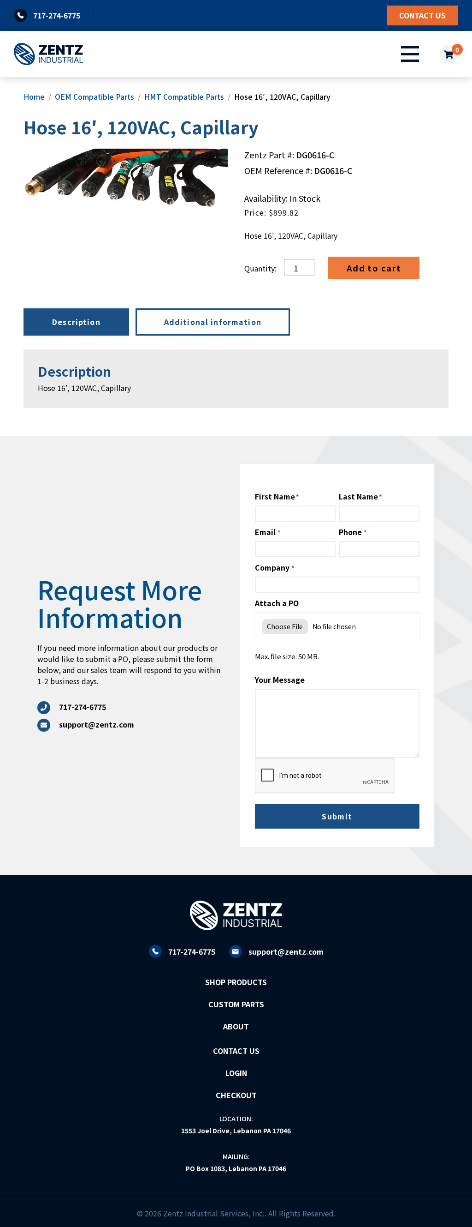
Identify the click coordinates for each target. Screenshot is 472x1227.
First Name (275, 496)
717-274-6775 (191, 951)
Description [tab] (76, 321)
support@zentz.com (286, 951)
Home (34, 96)
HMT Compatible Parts (184, 96)
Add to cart (374, 268)
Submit (337, 816)
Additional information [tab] (212, 321)
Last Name (358, 496)
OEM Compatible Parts (94, 96)
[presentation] (325, 776)
